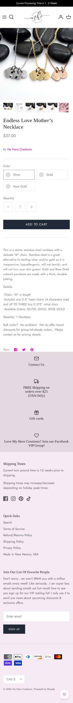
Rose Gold (20, 186)
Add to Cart (36, 224)
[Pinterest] (21, 498)
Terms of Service (14, 529)
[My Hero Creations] (36, 17)
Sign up (14, 629)
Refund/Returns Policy (17, 535)
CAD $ (10, 679)
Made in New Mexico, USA (21, 554)
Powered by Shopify (44, 689)
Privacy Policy (12, 548)
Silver (16, 174)
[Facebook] (5, 498)
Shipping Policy (13, 541)
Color (6, 166)
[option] (36, 64)
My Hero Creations (19, 149)
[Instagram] (13, 498)
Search (7, 522)
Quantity (8, 198)
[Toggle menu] (4, 17)
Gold (49, 174)
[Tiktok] (28, 498)
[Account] (59, 17)
